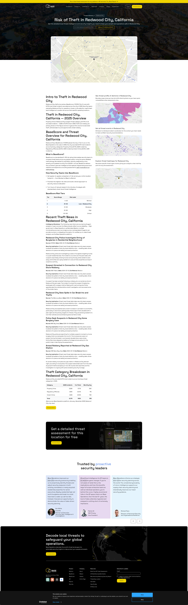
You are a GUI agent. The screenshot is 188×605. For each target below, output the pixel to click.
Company (101, 6)
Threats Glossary (88, 15)
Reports (71, 581)
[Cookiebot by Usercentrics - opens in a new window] (43, 602)
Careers (81, 576)
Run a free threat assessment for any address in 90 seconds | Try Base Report (93, 1)
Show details (56, 602)
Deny (142, 599)
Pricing (108, 6)
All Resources (93, 586)
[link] (94, 1)
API (69, 579)
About (81, 571)
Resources (94, 6)
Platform (71, 571)
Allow (142, 594)
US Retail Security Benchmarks (98, 574)
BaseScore (71, 574)
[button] (69, 6)
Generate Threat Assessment (105, 27)
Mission (81, 574)
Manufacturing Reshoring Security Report (100, 576)
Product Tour (115, 6)
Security (71, 584)
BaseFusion (72, 576)
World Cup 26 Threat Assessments (98, 571)
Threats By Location (95, 579)
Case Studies (93, 584)
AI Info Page (82, 579)
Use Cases (92, 581)
